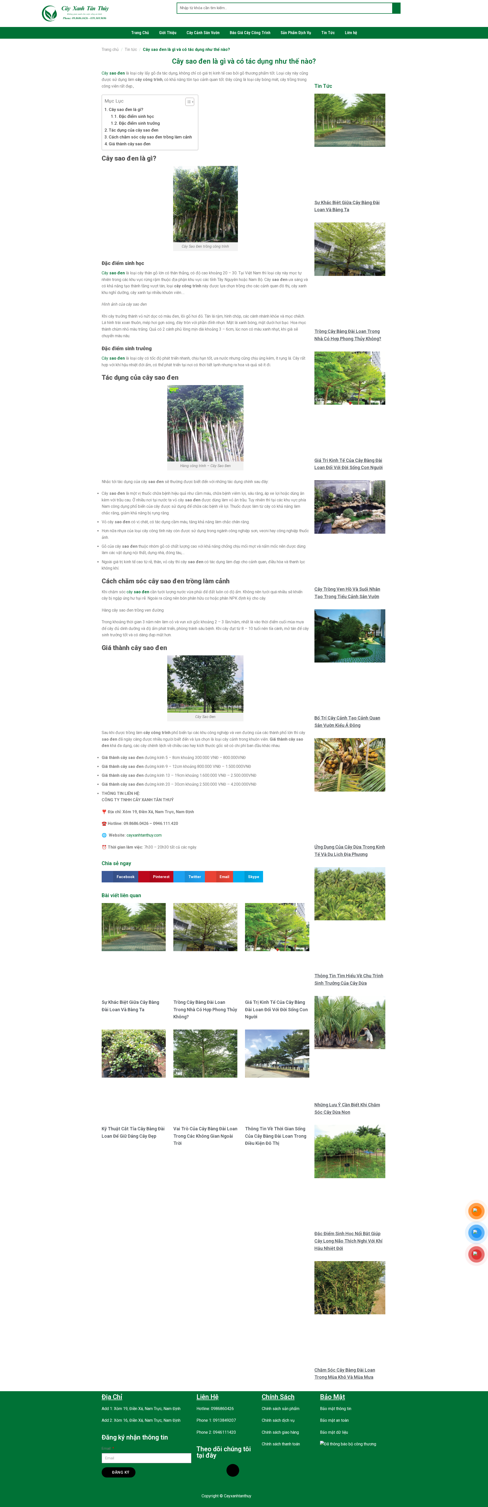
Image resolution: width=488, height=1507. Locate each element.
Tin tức (131, 49)
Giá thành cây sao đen (130, 143)
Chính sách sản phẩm (280, 1408)
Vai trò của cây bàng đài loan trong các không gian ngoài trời (205, 1136)
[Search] (396, 8)
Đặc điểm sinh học (137, 116)
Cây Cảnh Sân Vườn (203, 32)
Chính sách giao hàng (280, 1432)
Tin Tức (328, 32)
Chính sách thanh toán (281, 1444)
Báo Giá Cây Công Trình (250, 32)
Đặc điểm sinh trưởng (139, 123)
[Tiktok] (232, 1470)
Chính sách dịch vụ (278, 1420)
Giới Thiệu (167, 32)
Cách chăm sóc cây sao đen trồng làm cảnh (151, 136)
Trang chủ (110, 49)
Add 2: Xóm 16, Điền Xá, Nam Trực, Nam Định (141, 1420)
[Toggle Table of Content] (187, 101)
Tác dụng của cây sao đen (134, 130)
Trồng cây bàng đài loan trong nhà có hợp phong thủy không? (205, 1009)
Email (107, 1448)
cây (130, 591)
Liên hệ (351, 32)
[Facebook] (202, 1470)
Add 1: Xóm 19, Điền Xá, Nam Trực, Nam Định (141, 1408)
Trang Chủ (140, 32)
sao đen (117, 273)
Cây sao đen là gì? (126, 109)
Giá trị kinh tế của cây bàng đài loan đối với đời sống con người (276, 1009)
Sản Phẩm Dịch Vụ (296, 32)
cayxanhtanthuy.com (144, 835)
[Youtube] (217, 1470)
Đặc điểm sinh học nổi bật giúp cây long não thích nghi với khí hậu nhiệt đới (348, 1241)
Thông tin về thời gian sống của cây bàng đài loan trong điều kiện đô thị (275, 1136)
